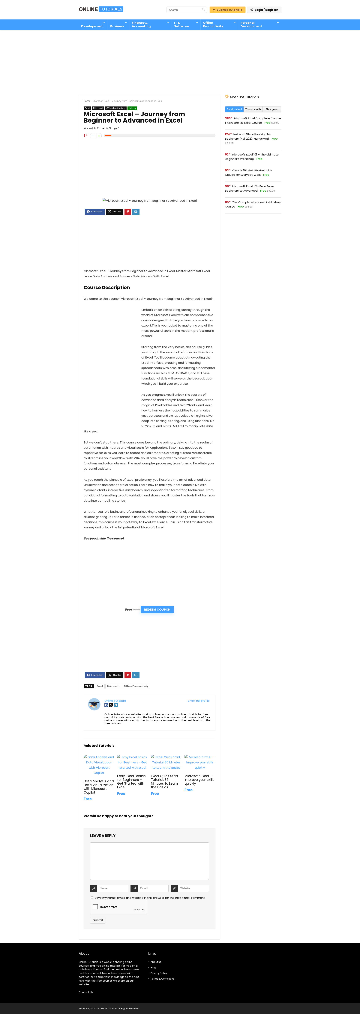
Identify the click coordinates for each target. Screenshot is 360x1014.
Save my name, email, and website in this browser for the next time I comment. (150, 898)
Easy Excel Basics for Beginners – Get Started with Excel (131, 781)
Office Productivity (213, 24)
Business (117, 26)
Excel (87, 108)
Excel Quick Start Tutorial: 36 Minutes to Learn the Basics (164, 781)
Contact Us (86, 992)
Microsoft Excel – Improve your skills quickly (199, 780)
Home (87, 101)
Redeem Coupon (157, 609)
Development (92, 26)
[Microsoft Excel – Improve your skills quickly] (199, 757)
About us (156, 962)
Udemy (132, 108)
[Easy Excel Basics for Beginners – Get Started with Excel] (132, 757)
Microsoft (98, 108)
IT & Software (181, 24)
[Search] (203, 10)
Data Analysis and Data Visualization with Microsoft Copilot (99, 787)
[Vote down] (92, 135)
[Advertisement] (180, 60)
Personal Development (251, 24)
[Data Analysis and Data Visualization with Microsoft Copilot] (99, 757)
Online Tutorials (115, 701)
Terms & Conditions (162, 979)
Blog (153, 967)
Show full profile (199, 701)
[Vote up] (99, 135)
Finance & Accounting (141, 24)
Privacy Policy (159, 973)
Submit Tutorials (229, 10)
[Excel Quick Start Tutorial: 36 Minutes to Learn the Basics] (166, 757)
